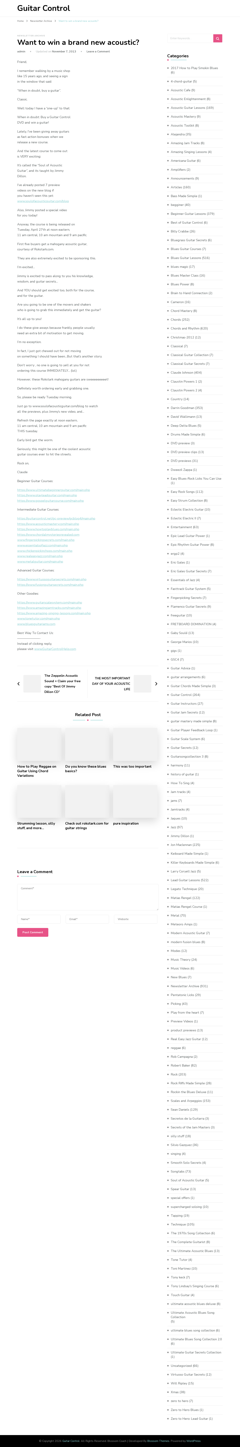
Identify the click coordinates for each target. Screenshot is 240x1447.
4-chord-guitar (181, 81)
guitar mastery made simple (191, 721)
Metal (175, 915)
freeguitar (178, 615)
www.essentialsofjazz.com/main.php (42, 545)
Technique (178, 1224)
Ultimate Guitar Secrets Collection (196, 1352)
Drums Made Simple (185, 434)
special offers (180, 1198)
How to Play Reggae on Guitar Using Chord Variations (36, 771)
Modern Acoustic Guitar (188, 933)
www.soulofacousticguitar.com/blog (43, 201)
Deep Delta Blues (184, 426)
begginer (177, 205)
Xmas (175, 1392)
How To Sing (180, 783)
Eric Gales (178, 562)
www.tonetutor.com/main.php (38, 618)
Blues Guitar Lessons (186, 258)
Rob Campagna (182, 1057)
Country (177, 399)
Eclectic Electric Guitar (187, 509)
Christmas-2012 (182, 337)
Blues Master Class (185, 275)
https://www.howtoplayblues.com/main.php (48, 529)
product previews (183, 1030)
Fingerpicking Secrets (186, 598)
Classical (177, 346)
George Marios (181, 642)
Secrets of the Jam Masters (190, 1127)
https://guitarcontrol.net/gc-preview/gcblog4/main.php (56, 518)
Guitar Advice (180, 668)
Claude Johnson (182, 372)
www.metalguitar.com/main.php (40, 561)
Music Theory (180, 960)
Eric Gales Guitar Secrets (189, 571)
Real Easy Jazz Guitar (186, 1039)
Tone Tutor (179, 1260)
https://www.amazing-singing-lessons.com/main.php (54, 613)
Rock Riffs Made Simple (188, 1083)
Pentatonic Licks (182, 995)
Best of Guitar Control (187, 222)
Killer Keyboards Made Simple (193, 862)
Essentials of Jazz (183, 580)
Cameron (177, 302)
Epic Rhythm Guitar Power (190, 545)
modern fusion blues (185, 942)
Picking (176, 1004)
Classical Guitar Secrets (188, 364)
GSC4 (175, 659)
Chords (176, 320)
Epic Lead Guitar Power (188, 536)
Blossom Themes (158, 1441)
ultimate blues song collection (193, 1330)
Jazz (173, 827)
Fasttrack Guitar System (188, 589)
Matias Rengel (181, 898)
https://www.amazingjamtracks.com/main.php (49, 608)
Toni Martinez (181, 1268)
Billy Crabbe (180, 231)
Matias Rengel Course (186, 907)
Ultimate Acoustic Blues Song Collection (193, 1315)
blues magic (179, 267)
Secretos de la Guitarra (187, 1118)
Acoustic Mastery (183, 116)
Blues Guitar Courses (186, 249)
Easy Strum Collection (187, 500)
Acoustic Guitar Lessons (188, 108)
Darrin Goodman (182, 408)
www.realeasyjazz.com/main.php (40, 556)
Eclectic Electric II (183, 518)
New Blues (179, 977)
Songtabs (177, 1171)
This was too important (132, 766)
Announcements (182, 178)
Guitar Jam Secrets (184, 712)
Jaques (175, 818)
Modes (175, 951)
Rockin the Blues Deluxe (188, 1092)
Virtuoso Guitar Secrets (188, 1374)
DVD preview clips (184, 452)
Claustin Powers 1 (184, 381)
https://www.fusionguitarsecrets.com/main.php (50, 585)
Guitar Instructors (184, 704)
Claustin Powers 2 (184, 390)
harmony (177, 765)
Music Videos (180, 968)
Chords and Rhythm (185, 328)
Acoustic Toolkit (182, 125)
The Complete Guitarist (188, 1242)
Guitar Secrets (181, 748)
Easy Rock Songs (183, 492)
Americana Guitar (183, 161)
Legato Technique (184, 889)
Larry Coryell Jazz (183, 871)
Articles (176, 187)
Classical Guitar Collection (190, 355)
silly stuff (177, 1136)
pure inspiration (126, 823)
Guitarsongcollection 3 (187, 756)
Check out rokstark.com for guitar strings (87, 825)
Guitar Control (43, 8)
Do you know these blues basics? (85, 768)
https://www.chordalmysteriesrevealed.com (48, 535)
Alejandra (178, 134)
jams (174, 801)
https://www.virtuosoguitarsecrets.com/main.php (51, 579)
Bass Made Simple (184, 196)
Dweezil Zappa (181, 470)
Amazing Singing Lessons (189, 152)
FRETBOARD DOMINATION (191, 624)
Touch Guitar (180, 1295)
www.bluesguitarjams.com (36, 624)
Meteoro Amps (182, 924)
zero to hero (179, 1401)
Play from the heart (185, 1012)
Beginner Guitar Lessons (188, 214)
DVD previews (181, 461)
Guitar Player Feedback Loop (192, 730)
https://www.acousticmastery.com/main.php (48, 524)
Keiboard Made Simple (187, 853)
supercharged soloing (186, 1207)
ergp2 (175, 554)
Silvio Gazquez (181, 1145)
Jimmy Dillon (180, 836)
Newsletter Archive (31, 35)
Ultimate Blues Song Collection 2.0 (196, 1339)
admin (21, 51)
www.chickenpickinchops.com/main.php (44, 551)
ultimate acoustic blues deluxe (193, 1304)
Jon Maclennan (181, 845)
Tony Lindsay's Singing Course (192, 1286)
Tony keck (178, 1277)
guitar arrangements (186, 677)
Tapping (177, 1216)
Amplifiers (178, 170)
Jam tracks (178, 792)
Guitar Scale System (185, 739)
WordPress (193, 1441)
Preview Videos (182, 1021)
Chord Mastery (181, 311)
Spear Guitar (180, 1189)
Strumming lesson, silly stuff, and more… (36, 825)
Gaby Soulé (179, 633)
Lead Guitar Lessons (185, 880)
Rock (174, 1074)
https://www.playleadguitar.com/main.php (47, 495)
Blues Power (180, 284)
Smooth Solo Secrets (186, 1163)
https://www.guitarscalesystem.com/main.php (49, 602)
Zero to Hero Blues (185, 1410)
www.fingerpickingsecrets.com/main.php (45, 540)
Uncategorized (181, 1366)
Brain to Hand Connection (189, 293)
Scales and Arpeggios (186, 1101)
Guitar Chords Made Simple (191, 686)
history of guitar (182, 774)
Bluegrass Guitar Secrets (189, 240)
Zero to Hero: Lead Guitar (189, 1419)
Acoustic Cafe (180, 90)
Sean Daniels (180, 1109)
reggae (176, 1048)
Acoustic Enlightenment (188, 99)
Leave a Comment (98, 51)
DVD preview (180, 443)
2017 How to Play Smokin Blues (194, 68)
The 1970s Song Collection (190, 1233)
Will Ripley (179, 1383)
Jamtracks (178, 809)
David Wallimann (183, 417)
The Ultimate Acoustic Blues (192, 1251)
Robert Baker (180, 1065)
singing (176, 1154)
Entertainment (181, 527)
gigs (174, 651)
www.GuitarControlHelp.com (55, 649)
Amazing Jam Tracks (185, 143)
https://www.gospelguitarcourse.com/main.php (50, 501)
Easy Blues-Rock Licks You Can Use (196, 478)
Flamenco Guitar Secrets (188, 606)
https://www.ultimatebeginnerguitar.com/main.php (53, 490)
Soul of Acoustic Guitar (187, 1180)
